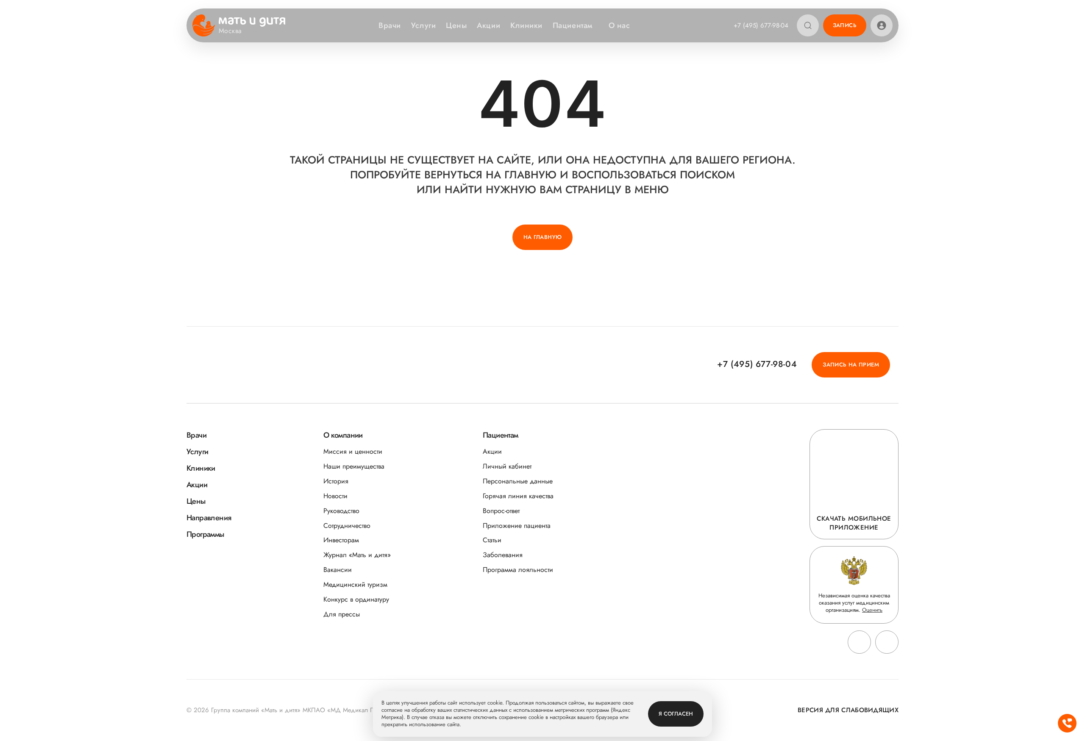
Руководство (341, 511)
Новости (335, 496)
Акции (488, 25)
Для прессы (341, 614)
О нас (619, 25)
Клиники (526, 25)
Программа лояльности (518, 569)
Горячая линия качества (518, 496)
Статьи (492, 540)
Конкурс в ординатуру (356, 599)
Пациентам (573, 25)
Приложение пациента (517, 525)
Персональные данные (518, 481)
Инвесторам (341, 540)
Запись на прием (851, 365)
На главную (542, 237)
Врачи (389, 25)
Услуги (423, 25)
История (335, 481)
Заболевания (503, 555)
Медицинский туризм (355, 584)
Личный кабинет (507, 466)
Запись (845, 25)
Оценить (872, 609)
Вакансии (337, 569)
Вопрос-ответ (501, 511)
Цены (456, 25)
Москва (230, 31)
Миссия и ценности (352, 451)
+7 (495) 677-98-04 (761, 25)
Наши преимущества (353, 466)
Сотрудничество (346, 525)
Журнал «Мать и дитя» (357, 555)
